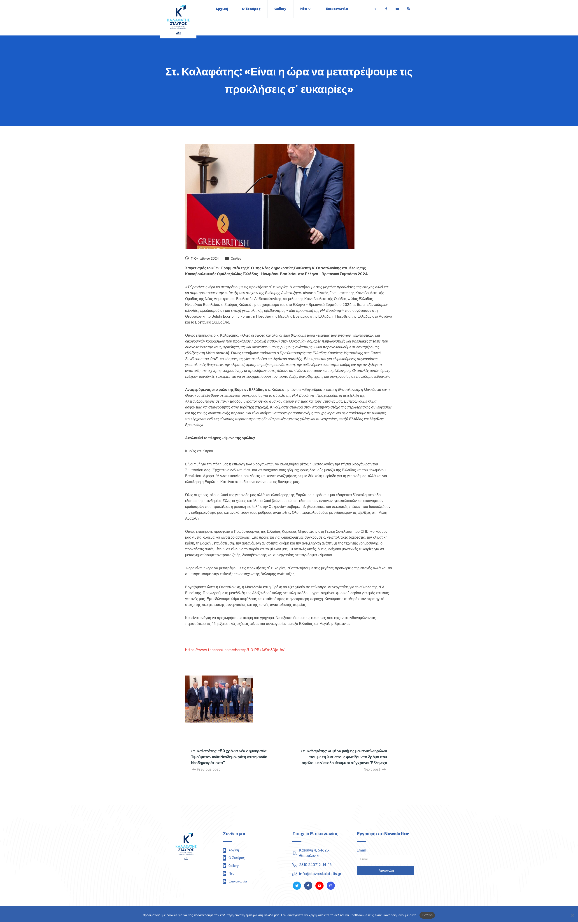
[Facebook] (386, 8)
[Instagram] (330, 885)
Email (361, 850)
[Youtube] (397, 8)
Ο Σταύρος (251, 9)
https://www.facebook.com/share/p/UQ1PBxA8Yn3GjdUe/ (235, 650)
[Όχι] (572, 915)
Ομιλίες (236, 258)
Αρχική (222, 9)
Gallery (280, 9)
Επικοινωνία (337, 9)
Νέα (303, 9)
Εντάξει (427, 915)
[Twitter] (375, 8)
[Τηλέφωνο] (408, 8)
